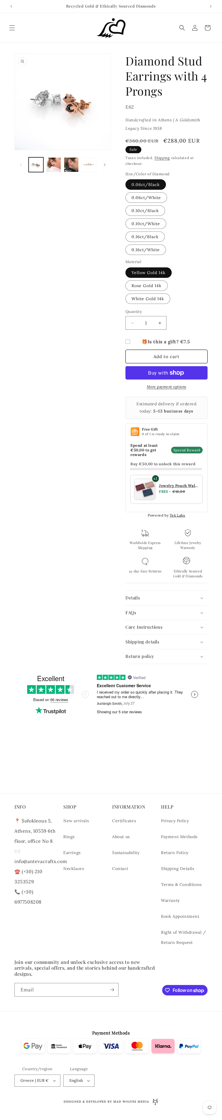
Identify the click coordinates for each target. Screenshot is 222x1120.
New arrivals (76, 820)
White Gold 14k (148, 298)
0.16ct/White (146, 249)
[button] (12, 27)
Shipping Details (177, 868)
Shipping (162, 158)
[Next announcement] (210, 6)
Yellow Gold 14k (149, 272)
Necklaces (73, 868)
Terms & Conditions (181, 884)
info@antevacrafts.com (40, 861)
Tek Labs (177, 515)
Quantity (133, 311)
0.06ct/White (146, 197)
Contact (120, 868)
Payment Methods (179, 836)
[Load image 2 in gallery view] (53, 164)
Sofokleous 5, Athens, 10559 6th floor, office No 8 (35, 831)
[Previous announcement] (11, 6)
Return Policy (174, 852)
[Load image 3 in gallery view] (71, 164)
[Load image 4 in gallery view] (89, 164)
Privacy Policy (175, 820)
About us (121, 836)
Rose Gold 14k (147, 285)
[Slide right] (104, 164)
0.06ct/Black (146, 184)
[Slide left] (20, 164)
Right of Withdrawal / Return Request (183, 937)
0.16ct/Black (145, 236)
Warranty (170, 900)
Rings (69, 836)
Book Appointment (180, 916)
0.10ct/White (146, 223)
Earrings (72, 852)
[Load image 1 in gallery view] (36, 164)
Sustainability (125, 852)
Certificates (124, 820)
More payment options (166, 386)
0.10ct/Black (145, 210)
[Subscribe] (112, 990)
